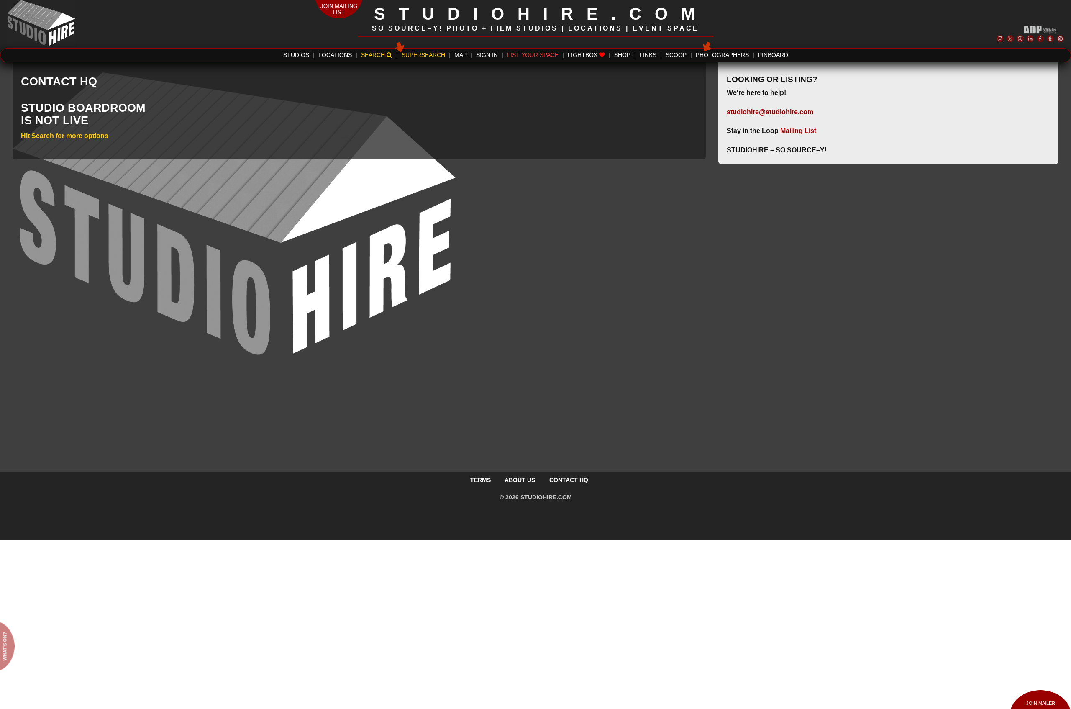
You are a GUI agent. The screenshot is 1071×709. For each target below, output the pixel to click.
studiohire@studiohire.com (770, 112)
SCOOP (676, 55)
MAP (460, 55)
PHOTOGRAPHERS (722, 55)
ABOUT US (520, 480)
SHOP (622, 55)
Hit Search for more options (64, 135)
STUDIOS (296, 55)
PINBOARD (773, 55)
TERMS (480, 480)
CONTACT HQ (568, 480)
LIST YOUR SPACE (533, 55)
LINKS (648, 55)
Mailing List (798, 130)
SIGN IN (487, 55)
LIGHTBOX (583, 55)
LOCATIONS (335, 55)
